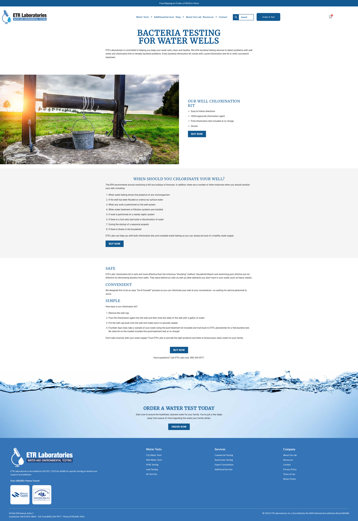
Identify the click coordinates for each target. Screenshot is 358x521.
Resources (208, 17)
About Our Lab (193, 17)
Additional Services (164, 17)
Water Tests (142, 17)
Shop (178, 17)
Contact (223, 17)
